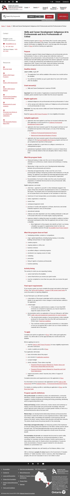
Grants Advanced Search (48, 20)
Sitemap (22, 484)
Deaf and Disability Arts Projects (46, 140)
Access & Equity (45, 8)
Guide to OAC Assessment (10, 82)
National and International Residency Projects (44, 135)
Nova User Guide (7, 69)
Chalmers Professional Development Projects (44, 133)
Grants (26, 7)
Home (3, 26)
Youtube (17, 1)
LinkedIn (9, 2)
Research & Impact (63, 8)
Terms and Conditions (9, 488)
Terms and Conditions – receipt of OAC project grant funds (48, 290)
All (40, 16)
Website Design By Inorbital (27, 493)
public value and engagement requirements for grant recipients (48, 315)
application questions (43, 357)
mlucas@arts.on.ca (11, 43)
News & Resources (53, 8)
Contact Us (66, 1)
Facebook (1, 2)
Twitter (5, 2)
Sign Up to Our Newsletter (27, 469)
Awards (35, 7)
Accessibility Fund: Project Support (58, 228)
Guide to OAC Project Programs (38, 114)
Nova (41, 40)
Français (58, 1)
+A (52, 1)
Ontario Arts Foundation (9, 479)
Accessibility (6, 469)
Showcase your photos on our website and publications (10, 113)
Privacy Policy (23, 481)
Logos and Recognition (9, 476)
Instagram (13, 2)
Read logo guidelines (45, 321)
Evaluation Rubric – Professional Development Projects (51, 383)
